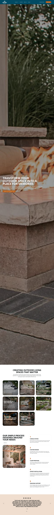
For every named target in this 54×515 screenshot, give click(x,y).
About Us (25, 2)
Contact (29, 2)
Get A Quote (48, 2)
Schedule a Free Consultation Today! (9, 191)
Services (16, 2)
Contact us (5, 442)
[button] (16, 2)
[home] (5, 2)
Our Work (21, 2)
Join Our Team (42, 2)
